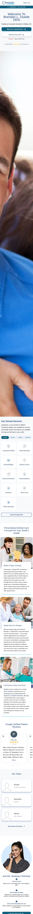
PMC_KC (14, 740)
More (14, 760)
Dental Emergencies (16, 514)
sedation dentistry (17, 695)
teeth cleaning (8, 691)
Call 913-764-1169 (15, 34)
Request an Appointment (15, 29)
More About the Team (15, 826)
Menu (25, 3)
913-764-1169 (22, 7)
